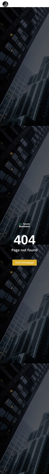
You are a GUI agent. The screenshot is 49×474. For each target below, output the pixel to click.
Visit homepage (24, 262)
